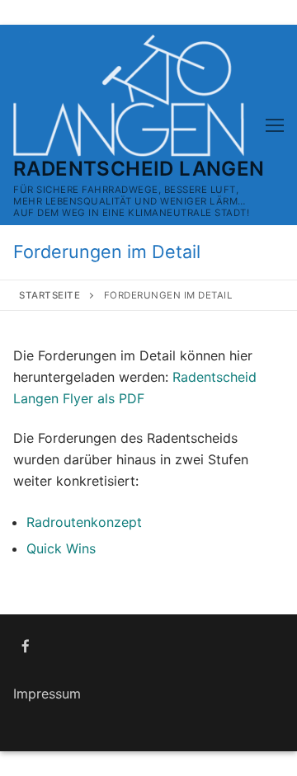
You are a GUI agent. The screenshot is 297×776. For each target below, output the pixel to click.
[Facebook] (26, 647)
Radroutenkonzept (84, 522)
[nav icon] (275, 125)
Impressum (47, 693)
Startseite (49, 295)
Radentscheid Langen (139, 169)
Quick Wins (61, 548)
